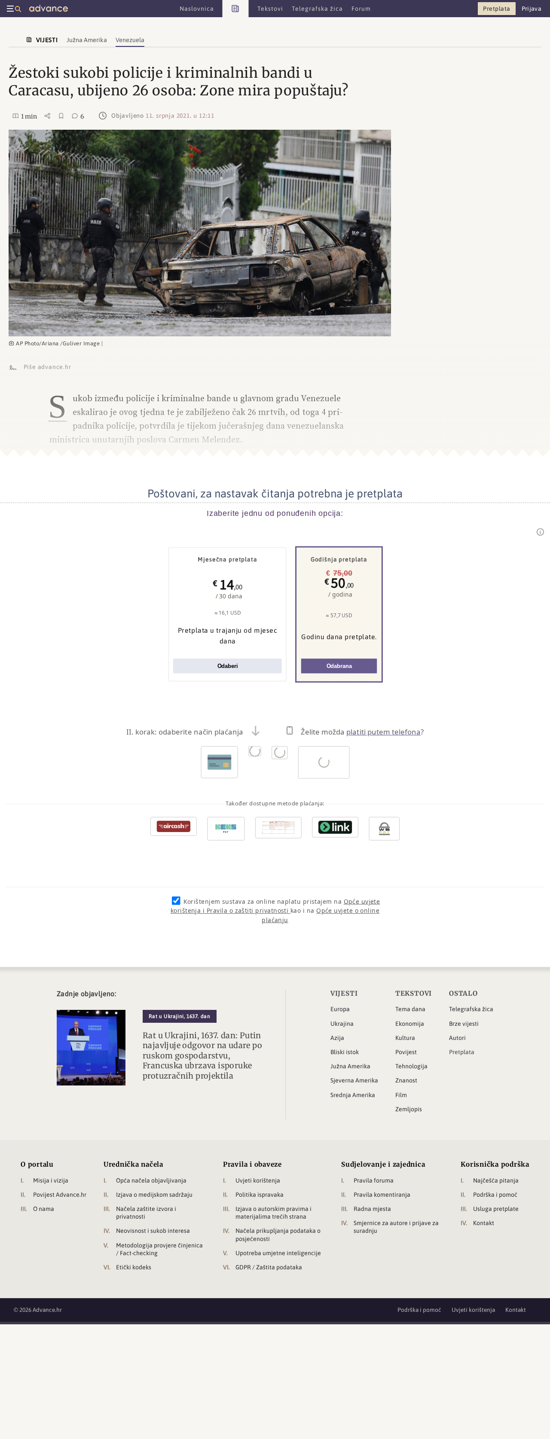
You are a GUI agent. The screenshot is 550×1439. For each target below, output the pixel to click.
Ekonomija (409, 1023)
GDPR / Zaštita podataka (268, 1267)
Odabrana (339, 666)
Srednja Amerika (352, 1094)
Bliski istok (344, 1052)
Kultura (405, 1037)
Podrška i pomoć (495, 1194)
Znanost (406, 1080)
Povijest (406, 1052)
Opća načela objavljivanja (151, 1180)
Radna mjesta (372, 1208)
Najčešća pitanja (496, 1180)
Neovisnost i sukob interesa (153, 1230)
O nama (43, 1208)
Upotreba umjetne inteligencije (278, 1253)
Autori (457, 1037)
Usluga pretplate (496, 1208)
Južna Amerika (350, 1066)
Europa (340, 1009)
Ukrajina (342, 1023)
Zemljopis (408, 1109)
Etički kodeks (133, 1267)
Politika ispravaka (259, 1194)
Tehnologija (411, 1066)
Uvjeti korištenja (257, 1180)
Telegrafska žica (471, 1009)
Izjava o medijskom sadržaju (154, 1194)
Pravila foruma (374, 1180)
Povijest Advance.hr (59, 1194)
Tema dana (410, 1009)
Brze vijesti (464, 1023)
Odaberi (227, 666)
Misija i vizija (50, 1180)
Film (401, 1094)
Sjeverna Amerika (354, 1080)
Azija (337, 1037)
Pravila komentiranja (382, 1194)
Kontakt (483, 1222)
